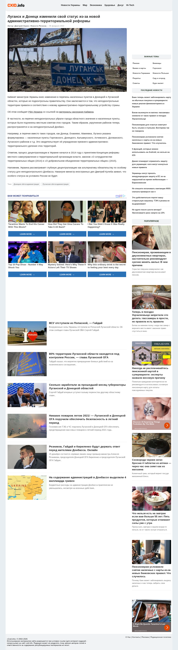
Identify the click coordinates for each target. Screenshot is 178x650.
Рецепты (137, 78)
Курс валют (158, 83)
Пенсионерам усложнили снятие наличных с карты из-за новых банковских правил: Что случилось (149, 140)
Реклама (145, 637)
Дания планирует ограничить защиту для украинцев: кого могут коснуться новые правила (150, 164)
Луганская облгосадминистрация (56, 184)
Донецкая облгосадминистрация (26, 184)
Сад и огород (159, 78)
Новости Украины (70, 5)
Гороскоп (157, 68)
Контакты (136, 637)
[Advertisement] (67, 298)
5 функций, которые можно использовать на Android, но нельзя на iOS (151, 152)
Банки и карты (139, 68)
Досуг (121, 5)
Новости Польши (161, 73)
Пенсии (136, 63)
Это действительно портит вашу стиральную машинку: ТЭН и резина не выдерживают (151, 200)
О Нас (128, 637)
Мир (85, 5)
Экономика (96, 5)
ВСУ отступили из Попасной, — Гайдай (75, 322)
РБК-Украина (35, 112)
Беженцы (157, 63)
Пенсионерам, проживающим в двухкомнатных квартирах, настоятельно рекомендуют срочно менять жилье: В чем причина (151, 259)
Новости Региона (38, 26)
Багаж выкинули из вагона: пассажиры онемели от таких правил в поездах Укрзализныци (151, 115)
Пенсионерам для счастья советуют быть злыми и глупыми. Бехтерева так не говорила (150, 128)
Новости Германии (141, 73)
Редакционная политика (161, 637)
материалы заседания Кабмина (76, 112)
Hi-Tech (130, 5)
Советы (136, 83)
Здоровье (109, 5)
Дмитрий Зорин (21, 26)
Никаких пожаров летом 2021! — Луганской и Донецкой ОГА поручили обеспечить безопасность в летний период (87, 419)
